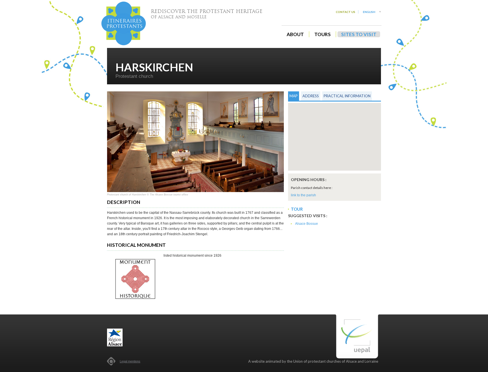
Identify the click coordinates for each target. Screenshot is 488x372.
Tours (322, 34)
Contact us (345, 12)
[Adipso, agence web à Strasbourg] (111, 361)
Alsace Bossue (306, 224)
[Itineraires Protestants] (123, 23)
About (295, 34)
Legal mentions (130, 361)
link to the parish (303, 195)
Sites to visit (358, 34)
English (369, 12)
